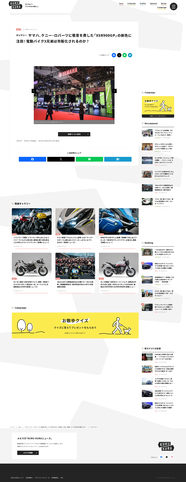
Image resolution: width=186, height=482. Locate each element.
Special (153, 3)
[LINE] (124, 55)
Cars (121, 3)
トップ (12, 427)
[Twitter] (119, 55)
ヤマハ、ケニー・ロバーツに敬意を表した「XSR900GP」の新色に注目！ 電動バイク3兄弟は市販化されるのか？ (56, 427)
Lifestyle (131, 3)
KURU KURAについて (17, 478)
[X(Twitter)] (166, 457)
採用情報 (54, 478)
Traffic (143, 3)
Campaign (162, 7)
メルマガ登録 (28, 453)
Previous (34, 91)
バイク (20, 141)
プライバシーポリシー (41, 478)
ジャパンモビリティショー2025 (49, 141)
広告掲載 (28, 478)
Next (114, 91)
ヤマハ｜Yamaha (30, 141)
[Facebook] (114, 55)
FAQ (62, 478)
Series (164, 3)
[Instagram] (172, 457)
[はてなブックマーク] (130, 55)
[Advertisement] (88, 181)
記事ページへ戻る (74, 134)
